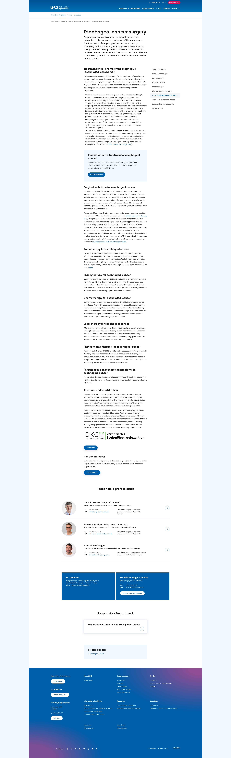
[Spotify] (96, 749)
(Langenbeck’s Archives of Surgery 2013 (109, 242)
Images (153, 686)
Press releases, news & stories (161, 683)
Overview (54, 15)
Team (69, 15)
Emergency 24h (174, 2)
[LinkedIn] (80, 749)
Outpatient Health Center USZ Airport (163, 708)
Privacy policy (89, 728)
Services (62, 15)
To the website (92, 472)
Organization (88, 680)
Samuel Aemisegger (94, 545)
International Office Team (93, 711)
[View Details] (167, 508)
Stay (158, 9)
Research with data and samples (129, 708)
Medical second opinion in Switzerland (98, 708)
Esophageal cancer (97, 654)
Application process (124, 689)
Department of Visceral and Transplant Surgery (66, 21)
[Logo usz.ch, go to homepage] (59, 8)
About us (77, 15)
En (163, 2)
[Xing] (76, 749)
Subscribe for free (60, 695)
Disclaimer (87, 725)
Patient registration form (132, 593)
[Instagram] (88, 749)
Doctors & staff (170, 9)
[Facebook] (67, 749)
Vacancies (121, 680)
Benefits (120, 683)
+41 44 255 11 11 (155, 2)
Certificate (91, 448)
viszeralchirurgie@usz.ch (134, 587)
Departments (148, 9)
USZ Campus (154, 705)
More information (96, 175)
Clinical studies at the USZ (126, 705)
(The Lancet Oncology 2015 (119, 144)
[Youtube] (84, 749)
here (91, 268)
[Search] (179, 9)
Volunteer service (123, 692)
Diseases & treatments (129, 9)
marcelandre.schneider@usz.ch (100, 534)
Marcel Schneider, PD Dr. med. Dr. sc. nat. (106, 524)
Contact (57, 718)
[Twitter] (72, 749)
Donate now (58, 681)
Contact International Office (94, 714)
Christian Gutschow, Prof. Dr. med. (102, 502)
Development (122, 686)
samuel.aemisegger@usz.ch (99, 555)
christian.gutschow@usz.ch (99, 512)
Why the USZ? (89, 705)
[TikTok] (92, 749)
